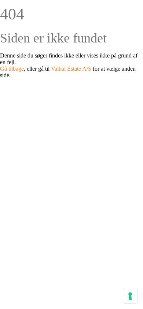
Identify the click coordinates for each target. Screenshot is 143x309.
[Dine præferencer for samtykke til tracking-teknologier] (130, 296)
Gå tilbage (12, 69)
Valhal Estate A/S (71, 69)
